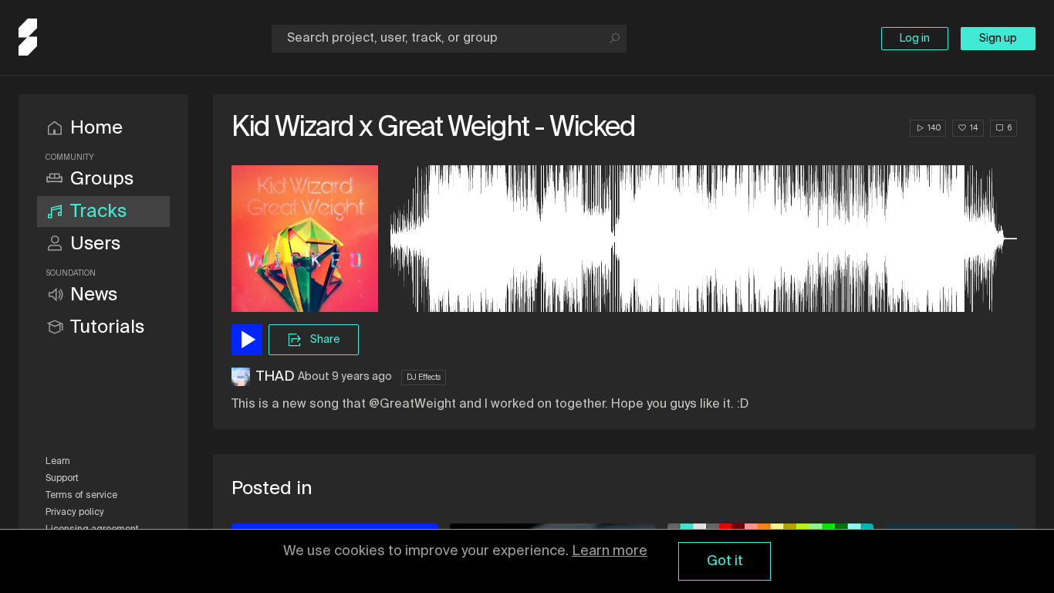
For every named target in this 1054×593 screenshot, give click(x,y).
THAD (275, 377)
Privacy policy (75, 512)
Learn (58, 461)
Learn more (609, 551)
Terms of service (81, 495)
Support (62, 478)
